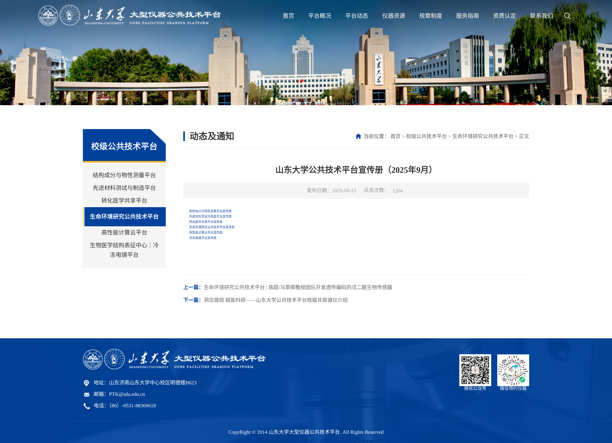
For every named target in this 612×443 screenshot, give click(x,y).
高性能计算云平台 (124, 232)
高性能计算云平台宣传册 (205, 232)
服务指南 (467, 16)
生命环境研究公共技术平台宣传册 (212, 227)
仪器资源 (393, 16)
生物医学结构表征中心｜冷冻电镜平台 (124, 250)
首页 (288, 16)
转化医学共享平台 (124, 201)
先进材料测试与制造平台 (124, 188)
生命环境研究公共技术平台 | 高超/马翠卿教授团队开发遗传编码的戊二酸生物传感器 (287, 287)
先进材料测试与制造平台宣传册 (210, 216)
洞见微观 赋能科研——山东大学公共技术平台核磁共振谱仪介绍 (265, 300)
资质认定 (504, 16)
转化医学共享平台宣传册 (205, 221)
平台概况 (319, 16)
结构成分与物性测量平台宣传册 (210, 211)
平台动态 (356, 16)
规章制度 (430, 16)
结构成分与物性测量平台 (124, 175)
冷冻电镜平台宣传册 (202, 237)
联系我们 (541, 16)
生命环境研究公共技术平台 (124, 217)
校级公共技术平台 (426, 136)
